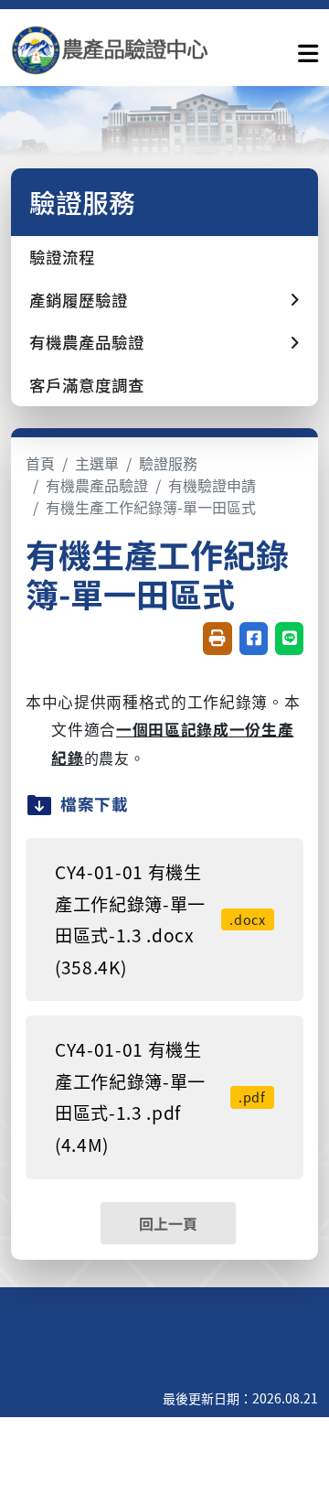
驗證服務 (168, 463)
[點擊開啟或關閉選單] (308, 49)
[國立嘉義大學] (109, 50)
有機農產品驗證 (97, 485)
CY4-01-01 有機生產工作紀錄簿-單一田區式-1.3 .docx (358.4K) (160, 919)
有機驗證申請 (212, 485)
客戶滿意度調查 (86, 384)
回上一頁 (168, 1223)
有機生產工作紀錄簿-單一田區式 (151, 507)
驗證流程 (62, 256)
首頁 (40, 463)
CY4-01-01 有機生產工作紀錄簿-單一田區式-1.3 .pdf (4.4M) (160, 1097)
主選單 (97, 463)
